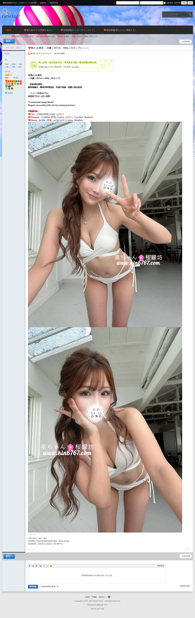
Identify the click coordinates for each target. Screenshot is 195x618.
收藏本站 (43, 3)
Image (36, 565)
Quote (43, 565)
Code (47, 565)
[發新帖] (9, 41)
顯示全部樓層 (59, 53)
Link (40, 565)
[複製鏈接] (85, 48)
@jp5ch (60, 117)
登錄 (46, 67)
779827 (40, 114)
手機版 (94, 597)
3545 (14, 64)
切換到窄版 (54, 3)
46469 (15, 78)
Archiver (101, 597)
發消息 (10, 93)
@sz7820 (78, 117)
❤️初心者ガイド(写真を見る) (38, 30)
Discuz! (100, 605)
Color (33, 565)
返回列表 (186, 42)
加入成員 (75, 67)
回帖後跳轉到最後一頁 (50, 586)
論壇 (9, 30)
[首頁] (4, 36)
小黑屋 (87, 597)
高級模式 (160, 566)
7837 (7, 64)
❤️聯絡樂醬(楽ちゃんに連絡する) (120, 30)
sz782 (56, 120)
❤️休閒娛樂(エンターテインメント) (78, 30)
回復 (33, 549)
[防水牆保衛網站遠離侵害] (109, 597)
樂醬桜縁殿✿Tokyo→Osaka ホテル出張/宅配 (20, 3)
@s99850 (45, 117)
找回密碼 (177, 3)
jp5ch (70, 120)
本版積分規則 (185, 586)
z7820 (52, 114)
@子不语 (100, 609)
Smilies (51, 565)
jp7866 (42, 120)
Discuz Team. (98, 601)
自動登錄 (169, 3)
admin (6, 53)
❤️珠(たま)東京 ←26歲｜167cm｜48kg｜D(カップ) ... (78, 36)
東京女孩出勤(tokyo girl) (45, 36)
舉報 (187, 549)
